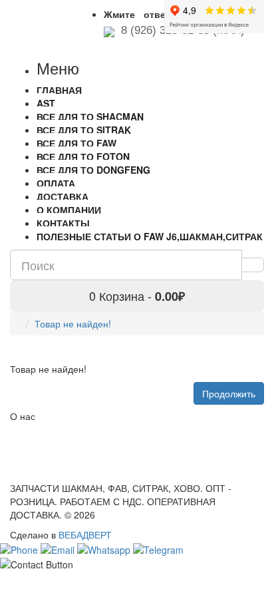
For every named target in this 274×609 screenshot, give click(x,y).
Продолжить (228, 393)
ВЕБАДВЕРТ (85, 534)
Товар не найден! (73, 323)
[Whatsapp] (105, 547)
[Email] (59, 547)
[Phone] (20, 547)
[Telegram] (158, 547)
